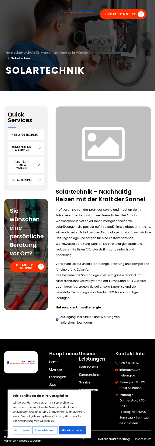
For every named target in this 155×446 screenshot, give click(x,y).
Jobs (52, 384)
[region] (49, 414)
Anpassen (22, 430)
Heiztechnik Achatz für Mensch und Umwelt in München (48, 52)
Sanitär (84, 382)
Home (53, 362)
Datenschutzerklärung (114, 439)
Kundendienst (90, 374)
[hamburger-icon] (50, 11)
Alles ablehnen (45, 430)
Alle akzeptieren (72, 430)
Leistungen (57, 377)
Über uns (56, 369)
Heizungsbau (89, 367)
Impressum (143, 439)
